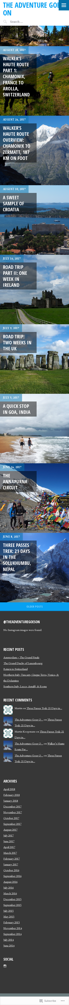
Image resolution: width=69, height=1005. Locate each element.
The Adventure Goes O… (29, 719)
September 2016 (12, 876)
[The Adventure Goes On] (34, 36)
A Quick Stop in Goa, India (16, 409)
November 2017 (12, 812)
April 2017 (9, 847)
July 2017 (8, 835)
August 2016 (10, 882)
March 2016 (10, 893)
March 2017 (10, 853)
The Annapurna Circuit (15, 481)
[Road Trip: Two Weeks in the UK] (34, 359)
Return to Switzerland (15, 669)
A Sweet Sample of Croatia (13, 203)
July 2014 (8, 939)
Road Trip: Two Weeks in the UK (17, 342)
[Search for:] (26, 22)
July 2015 (8, 910)
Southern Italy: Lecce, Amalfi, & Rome (25, 686)
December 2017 (12, 806)
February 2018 (11, 795)
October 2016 (11, 870)
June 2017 (8, 841)
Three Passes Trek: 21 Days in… (44, 708)
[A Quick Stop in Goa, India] (34, 428)
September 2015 (12, 905)
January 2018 (10, 800)
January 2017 (10, 864)
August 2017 (10, 829)
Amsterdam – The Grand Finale (21, 657)
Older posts (34, 606)
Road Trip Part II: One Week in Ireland (15, 276)
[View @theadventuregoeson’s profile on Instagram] (5, 966)
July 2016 (8, 887)
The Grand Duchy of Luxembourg (23, 663)
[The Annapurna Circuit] (34, 498)
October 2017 (11, 818)
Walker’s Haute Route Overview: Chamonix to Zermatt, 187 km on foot (16, 143)
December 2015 (12, 899)
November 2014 (12, 928)
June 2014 (8, 945)
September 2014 (12, 934)
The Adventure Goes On (33, 9)
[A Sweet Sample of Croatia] (34, 220)
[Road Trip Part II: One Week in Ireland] (34, 289)
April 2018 (9, 789)
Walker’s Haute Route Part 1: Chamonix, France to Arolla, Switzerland (16, 76)
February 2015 (11, 922)
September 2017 (12, 824)
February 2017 (11, 858)
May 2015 (8, 916)
